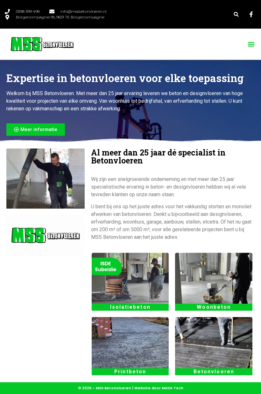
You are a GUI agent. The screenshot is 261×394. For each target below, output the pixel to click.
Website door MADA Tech (158, 388)
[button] (236, 14)
